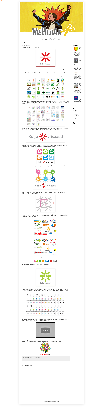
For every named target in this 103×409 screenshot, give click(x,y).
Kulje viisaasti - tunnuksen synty (80, 73)
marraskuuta (77, 112)
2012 (75, 111)
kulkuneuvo (47, 358)
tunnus (27, 359)
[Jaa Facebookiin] (38, 357)
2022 (75, 110)
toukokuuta (77, 117)
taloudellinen (24, 359)
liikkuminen (53, 358)
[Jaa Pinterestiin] (39, 357)
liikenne (51, 358)
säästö (67, 358)
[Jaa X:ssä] (37, 357)
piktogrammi (57, 358)
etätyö (37, 358)
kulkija (45, 358)
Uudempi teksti (24, 393)
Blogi (21, 42)
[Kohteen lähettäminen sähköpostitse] (35, 357)
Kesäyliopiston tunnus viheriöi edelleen (80, 85)
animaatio (27, 358)
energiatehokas (33, 358)
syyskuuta (76, 114)
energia (30, 358)
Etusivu (48, 393)
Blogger (58, 401)
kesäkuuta (76, 115)
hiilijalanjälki (39, 358)
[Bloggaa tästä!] (36, 357)
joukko (43, 358)
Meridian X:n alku (27, 42)
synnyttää (64, 358)
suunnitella (61, 358)
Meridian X (49, 354)
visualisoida (30, 359)
